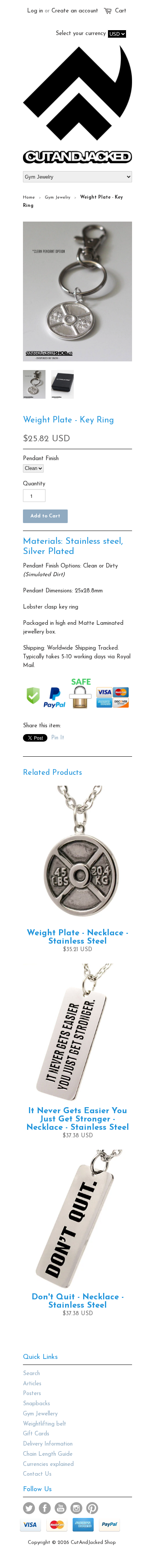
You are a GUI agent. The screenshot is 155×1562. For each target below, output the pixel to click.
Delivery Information (48, 1444)
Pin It (57, 738)
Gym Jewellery (40, 1414)
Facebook (45, 1508)
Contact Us (37, 1474)
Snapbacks (36, 1404)
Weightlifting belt (44, 1424)
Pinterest (92, 1508)
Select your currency (81, 34)
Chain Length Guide (48, 1454)
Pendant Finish (41, 459)
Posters (32, 1394)
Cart (120, 11)
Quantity (34, 484)
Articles (32, 1384)
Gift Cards (36, 1434)
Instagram (76, 1508)
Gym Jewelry (57, 197)
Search (31, 1374)
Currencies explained (48, 1464)
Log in (35, 11)
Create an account (75, 11)
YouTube (61, 1508)
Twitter (29, 1508)
